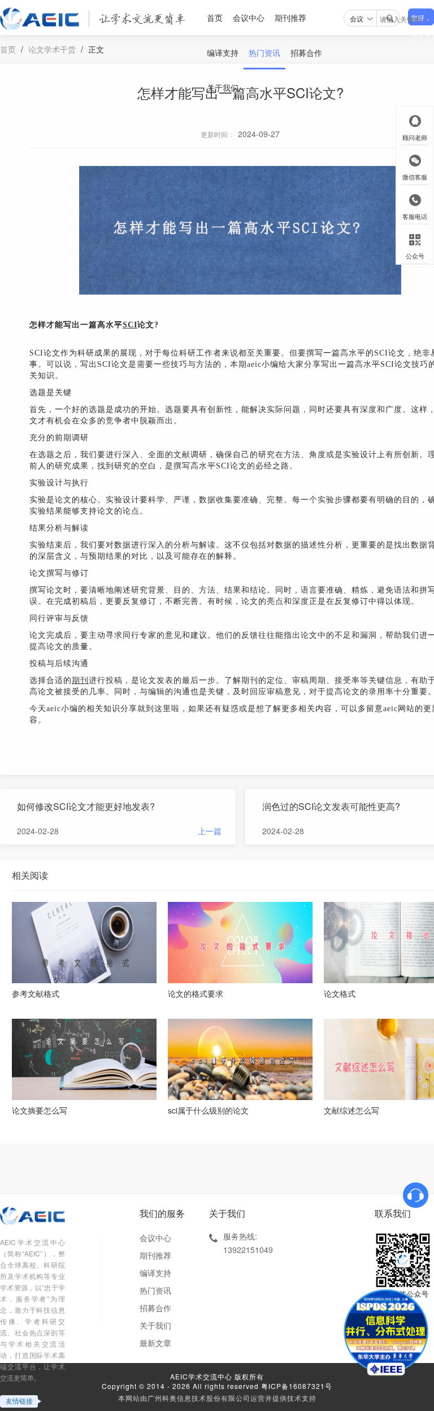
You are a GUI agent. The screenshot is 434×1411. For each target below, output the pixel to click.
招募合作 (306, 52)
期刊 (80, 680)
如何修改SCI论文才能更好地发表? (86, 806)
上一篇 (210, 830)
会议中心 (248, 17)
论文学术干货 (52, 49)
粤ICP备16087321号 (296, 1386)
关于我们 (222, 87)
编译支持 (222, 52)
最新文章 (155, 1342)
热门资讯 (264, 52)
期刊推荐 (290, 17)
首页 (215, 17)
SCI (130, 325)
